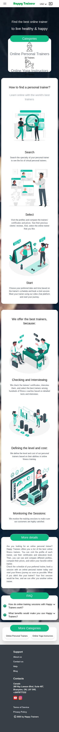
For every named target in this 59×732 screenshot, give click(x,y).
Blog (15, 671)
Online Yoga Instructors (43, 636)
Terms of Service (21, 707)
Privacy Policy (20, 712)
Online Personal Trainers (17, 636)
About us (17, 657)
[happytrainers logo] (24, 3)
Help (15, 666)
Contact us (18, 661)
